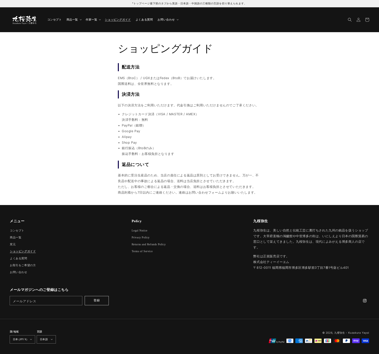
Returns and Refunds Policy (149, 244)
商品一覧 (15, 237)
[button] (349, 19)
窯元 (13, 244)
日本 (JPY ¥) (20, 339)
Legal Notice (139, 230)
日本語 (44, 339)
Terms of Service (142, 251)
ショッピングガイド (23, 251)
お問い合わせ (18, 272)
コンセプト (17, 230)
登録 (97, 300)
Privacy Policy (141, 237)
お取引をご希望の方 (23, 265)
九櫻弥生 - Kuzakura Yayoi (351, 332)
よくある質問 (18, 258)
